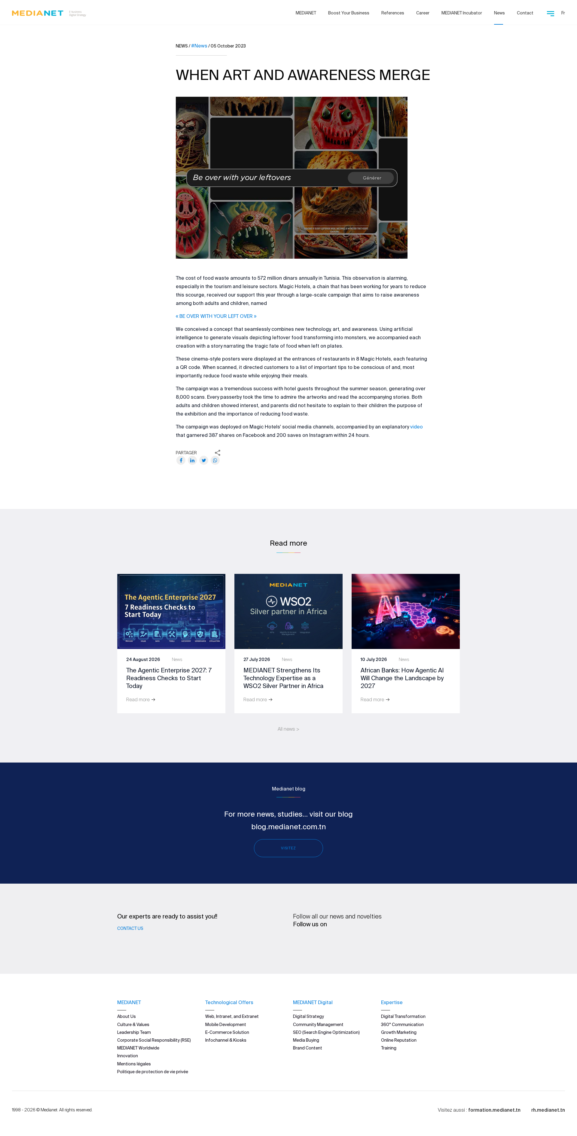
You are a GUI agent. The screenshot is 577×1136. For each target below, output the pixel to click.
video (416, 426)
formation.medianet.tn (494, 1110)
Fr (563, 13)
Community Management (318, 1024)
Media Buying (306, 1040)
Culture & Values (133, 1024)
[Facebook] (180, 460)
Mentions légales (134, 1063)
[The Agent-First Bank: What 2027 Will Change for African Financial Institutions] (406, 611)
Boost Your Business (348, 13)
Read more (138, 699)
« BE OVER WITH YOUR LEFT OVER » (216, 316)
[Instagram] (354, 940)
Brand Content (307, 1048)
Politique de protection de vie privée (152, 1071)
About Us (126, 1016)
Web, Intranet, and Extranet (232, 1016)
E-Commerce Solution (227, 1032)
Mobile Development (225, 1024)
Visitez (288, 848)
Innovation (127, 1055)
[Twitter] (335, 940)
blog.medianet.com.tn (288, 827)
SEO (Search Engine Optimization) (326, 1032)
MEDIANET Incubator (461, 13)
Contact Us (130, 928)
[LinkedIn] (192, 460)
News (499, 13)
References (392, 13)
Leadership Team (134, 1032)
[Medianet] (49, 12)
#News (199, 45)
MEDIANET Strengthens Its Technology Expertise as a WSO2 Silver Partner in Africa (283, 678)
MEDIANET (306, 13)
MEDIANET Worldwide (138, 1048)
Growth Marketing (399, 1032)
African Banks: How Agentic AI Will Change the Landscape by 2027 (402, 678)
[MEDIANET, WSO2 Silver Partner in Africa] (288, 611)
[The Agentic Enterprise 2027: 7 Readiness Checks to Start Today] (171, 611)
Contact (525, 13)
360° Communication (402, 1024)
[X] (203, 460)
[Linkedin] (316, 940)
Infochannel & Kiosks (225, 1040)
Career (422, 13)
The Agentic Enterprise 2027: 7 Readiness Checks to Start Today (169, 678)
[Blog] (372, 940)
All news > (288, 729)
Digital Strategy (308, 1016)
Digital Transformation (403, 1016)
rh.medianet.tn (548, 1110)
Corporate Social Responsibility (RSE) (154, 1040)
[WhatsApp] (215, 460)
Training (388, 1048)
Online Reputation (399, 1040)
